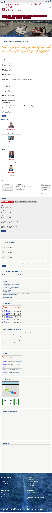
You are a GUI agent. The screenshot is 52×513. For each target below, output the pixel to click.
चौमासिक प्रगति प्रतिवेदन (33, 481)
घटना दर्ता (4, 479)
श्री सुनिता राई (11, 142)
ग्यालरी (25, 18)
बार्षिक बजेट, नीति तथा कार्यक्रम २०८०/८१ (10, 221)
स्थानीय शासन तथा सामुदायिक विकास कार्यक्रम (11, 287)
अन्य (4, 116)
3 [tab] (27, 38)
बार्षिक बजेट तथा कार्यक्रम (7, 202)
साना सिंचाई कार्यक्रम (7, 296)
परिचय (7, 15)
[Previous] (1, 32)
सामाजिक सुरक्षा (5, 481)
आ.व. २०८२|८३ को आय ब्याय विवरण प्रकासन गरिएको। (13, 90)
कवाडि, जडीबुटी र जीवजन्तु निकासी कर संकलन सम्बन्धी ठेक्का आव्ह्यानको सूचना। (18, 79)
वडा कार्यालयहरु (15, 15)
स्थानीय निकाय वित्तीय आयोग (9, 290)
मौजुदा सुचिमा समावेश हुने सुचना (22, 21)
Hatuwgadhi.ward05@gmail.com (16, 366)
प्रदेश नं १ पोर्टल (7, 285)
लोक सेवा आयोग (7, 291)
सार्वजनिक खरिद (32, 201)
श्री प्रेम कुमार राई (11, 129)
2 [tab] (25, 38)
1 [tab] (24, 38)
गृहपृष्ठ (4, 16)
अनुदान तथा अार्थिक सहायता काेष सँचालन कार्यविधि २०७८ (11, 251)
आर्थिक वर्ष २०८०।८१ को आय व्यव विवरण (9, 226)
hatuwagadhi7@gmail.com (15, 369)
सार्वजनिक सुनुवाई (31, 483)
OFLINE (3, 274)
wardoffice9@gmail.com (15, 372)
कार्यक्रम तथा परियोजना (24, 15)
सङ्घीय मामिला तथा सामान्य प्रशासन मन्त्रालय (11, 284)
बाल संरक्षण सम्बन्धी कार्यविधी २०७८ (8, 245)
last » (29, 263)
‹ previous (12, 261)
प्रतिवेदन (43, 15)
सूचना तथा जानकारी (9, 18)
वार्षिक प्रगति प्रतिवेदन (32, 479)
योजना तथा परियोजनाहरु (21, 201)
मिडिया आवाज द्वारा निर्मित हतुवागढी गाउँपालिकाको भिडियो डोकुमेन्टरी (13, 338)
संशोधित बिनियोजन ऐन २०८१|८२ (8, 211)
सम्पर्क (29, 18)
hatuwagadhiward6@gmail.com (16, 367)
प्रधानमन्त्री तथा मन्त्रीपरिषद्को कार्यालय (11, 294)
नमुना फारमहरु (19, 18)
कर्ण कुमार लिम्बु (11, 172)
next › (23, 263)
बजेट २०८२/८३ (4, 205)
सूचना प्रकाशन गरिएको (11, 21)
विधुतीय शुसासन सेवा (35, 15)
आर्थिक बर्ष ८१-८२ (5, 216)
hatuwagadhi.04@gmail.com (16, 364)
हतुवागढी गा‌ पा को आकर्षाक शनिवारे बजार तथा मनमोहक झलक (12, 340)
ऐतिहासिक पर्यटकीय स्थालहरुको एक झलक (9, 334)
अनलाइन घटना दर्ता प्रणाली (9, 288)
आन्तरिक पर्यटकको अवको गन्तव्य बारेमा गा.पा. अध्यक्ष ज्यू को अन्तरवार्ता (14, 336)
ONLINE (19, 274)
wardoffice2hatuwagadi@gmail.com (17, 361)
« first (6, 261)
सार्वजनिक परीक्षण (31, 485)
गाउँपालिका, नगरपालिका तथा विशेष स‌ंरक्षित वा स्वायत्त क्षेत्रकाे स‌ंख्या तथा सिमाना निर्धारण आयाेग (19, 293)
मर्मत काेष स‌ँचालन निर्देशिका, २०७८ (7, 256)
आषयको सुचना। (43, 21)
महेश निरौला (11, 159)
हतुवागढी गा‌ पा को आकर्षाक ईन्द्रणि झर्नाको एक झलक (11, 342)
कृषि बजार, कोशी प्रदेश (8, 297)
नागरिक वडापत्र (5, 483)
